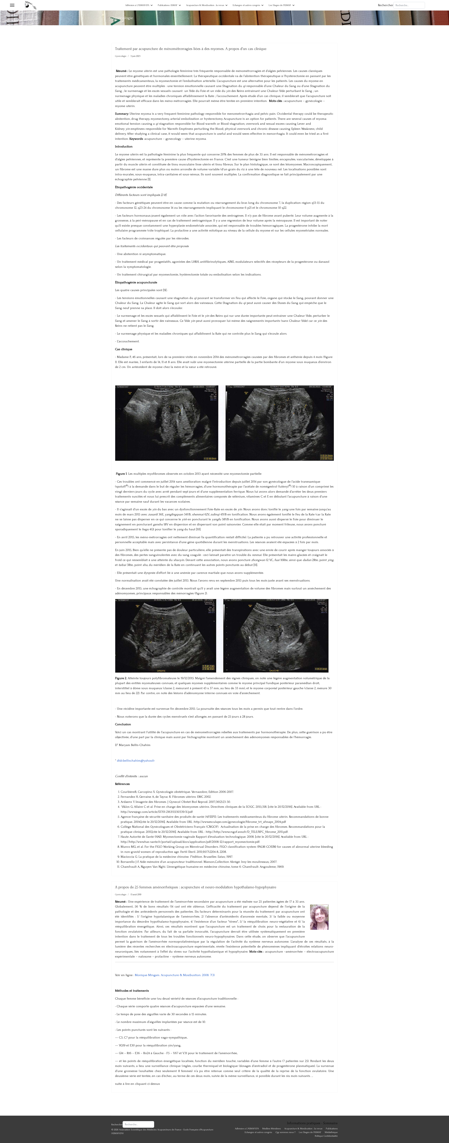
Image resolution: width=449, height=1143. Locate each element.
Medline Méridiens (271, 1128)
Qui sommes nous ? (285, 1132)
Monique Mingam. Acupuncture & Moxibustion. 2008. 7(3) (175, 975)
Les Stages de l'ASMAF (280, 5)
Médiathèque (331, 1132)
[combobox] (409, 5)
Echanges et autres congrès (246, 5)
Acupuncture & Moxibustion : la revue (205, 5)
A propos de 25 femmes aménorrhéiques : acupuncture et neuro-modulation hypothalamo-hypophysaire (195, 887)
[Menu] (12, 5)
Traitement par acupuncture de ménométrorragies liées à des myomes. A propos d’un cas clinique (190, 49)
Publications (332, 1128)
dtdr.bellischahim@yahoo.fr (136, 760)
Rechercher (385, 5)
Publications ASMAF (167, 5)
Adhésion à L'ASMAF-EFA (137, 5)
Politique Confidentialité (326, 1136)
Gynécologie (120, 56)
